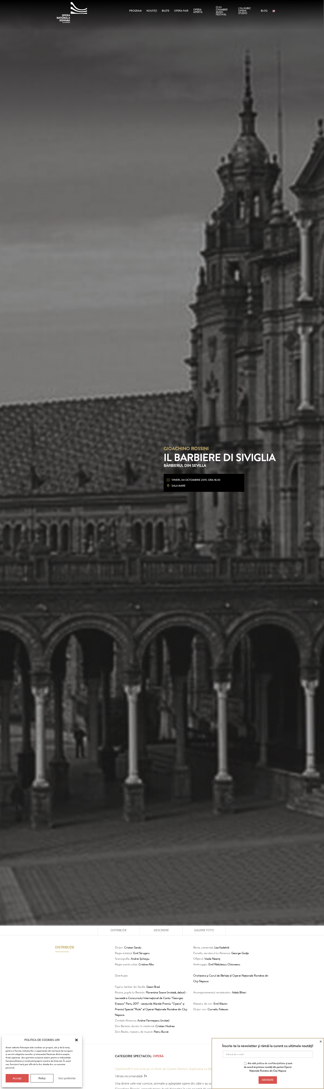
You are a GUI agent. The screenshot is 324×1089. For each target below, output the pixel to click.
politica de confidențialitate (271, 1063)
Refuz (42, 1078)
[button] (76, 1040)
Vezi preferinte (67, 1078)
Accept (17, 1078)
